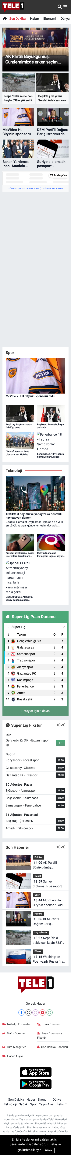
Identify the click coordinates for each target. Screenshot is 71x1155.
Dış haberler (41, 932)
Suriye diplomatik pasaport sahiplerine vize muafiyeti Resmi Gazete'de (47, 884)
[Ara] (60, 7)
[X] (28, 1012)
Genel (37, 876)
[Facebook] (21, 1012)
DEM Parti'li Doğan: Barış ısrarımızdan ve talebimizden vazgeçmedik (46, 921)
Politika (38, 857)
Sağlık (23, 1104)
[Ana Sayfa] (4, 19)
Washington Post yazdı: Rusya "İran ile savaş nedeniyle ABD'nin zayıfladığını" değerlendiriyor (49, 959)
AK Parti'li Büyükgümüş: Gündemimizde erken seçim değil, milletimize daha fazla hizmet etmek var (48, 865)
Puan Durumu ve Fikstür (49, 1035)
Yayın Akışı (46, 1104)
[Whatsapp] (49, 1012)
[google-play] (35, 1085)
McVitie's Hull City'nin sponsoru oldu (48, 902)
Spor (37, 894)
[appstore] (35, 1073)
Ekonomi (49, 19)
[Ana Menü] (65, 7)
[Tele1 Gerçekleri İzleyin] (13, 7)
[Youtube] (42, 1012)
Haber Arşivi (15, 1056)
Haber (34, 19)
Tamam (48, 1150)
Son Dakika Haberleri (54, 1047)
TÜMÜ (60, 725)
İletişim (62, 1104)
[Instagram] (35, 1012)
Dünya (65, 19)
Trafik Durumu (16, 1033)
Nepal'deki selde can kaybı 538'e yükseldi (48, 940)
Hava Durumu (50, 1024)
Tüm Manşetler (16, 1047)
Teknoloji (10, 1104)
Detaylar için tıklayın (35, 711)
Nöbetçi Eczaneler (18, 1024)
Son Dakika (17, 19)
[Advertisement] (35, 230)
